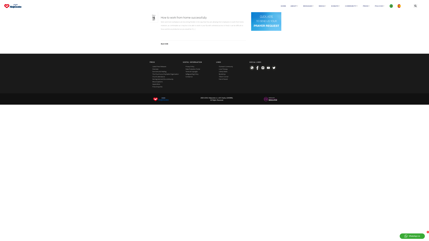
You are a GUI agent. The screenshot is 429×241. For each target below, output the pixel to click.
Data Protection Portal (193, 69)
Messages (307, 6)
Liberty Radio (223, 72)
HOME (283, 6)
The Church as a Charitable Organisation (165, 74)
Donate (335, 6)
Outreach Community (226, 67)
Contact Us (189, 77)
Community (350, 6)
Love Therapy (223, 69)
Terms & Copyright (192, 72)
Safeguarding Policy (192, 74)
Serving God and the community (162, 79)
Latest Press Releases (159, 67)
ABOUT (294, 6)
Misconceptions (157, 82)
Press (365, 6)
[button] (415, 6)
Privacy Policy (190, 67)
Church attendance (158, 77)
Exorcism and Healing (159, 72)
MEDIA (322, 6)
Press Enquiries (157, 87)
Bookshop (222, 74)
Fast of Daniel (223, 79)
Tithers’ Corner (223, 77)
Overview (155, 69)
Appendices (156, 84)
